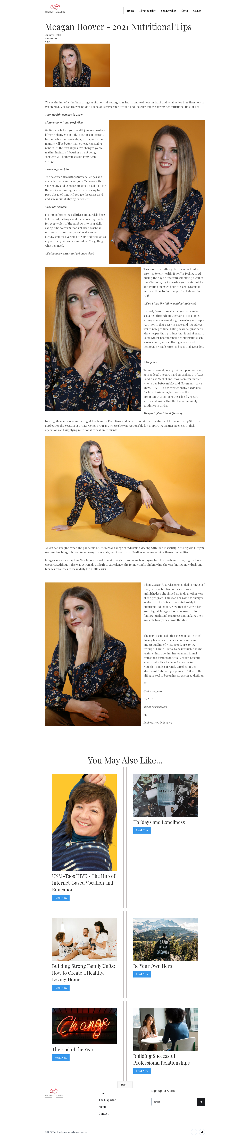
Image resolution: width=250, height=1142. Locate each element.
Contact (197, 10)
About (184, 10)
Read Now (61, 898)
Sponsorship (168, 10)
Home (130, 10)
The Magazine (147, 10)
